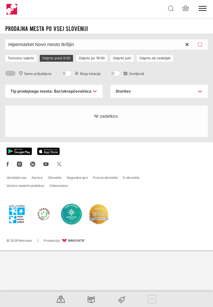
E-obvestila (131, 178)
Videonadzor (59, 186)
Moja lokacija (90, 74)
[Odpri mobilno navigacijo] (203, 8)
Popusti (122, 299)
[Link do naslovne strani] (11, 9)
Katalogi (91, 299)
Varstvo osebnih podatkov (25, 186)
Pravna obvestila (105, 178)
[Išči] (171, 8)
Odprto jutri (122, 58)
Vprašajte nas (16, 178)
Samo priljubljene (38, 74)
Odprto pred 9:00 (56, 58)
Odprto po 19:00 (92, 58)
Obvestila (55, 178)
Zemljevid (136, 74)
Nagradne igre (77, 178)
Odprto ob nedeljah (155, 58)
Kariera (37, 178)
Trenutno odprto (21, 58)
